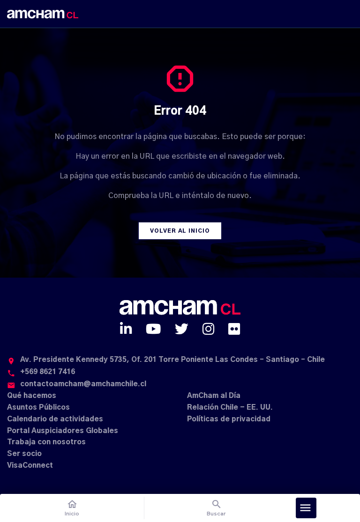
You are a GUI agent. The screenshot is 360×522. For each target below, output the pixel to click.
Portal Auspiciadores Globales (62, 430)
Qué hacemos (31, 395)
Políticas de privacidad (228, 419)
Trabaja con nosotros (46, 442)
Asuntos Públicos (38, 407)
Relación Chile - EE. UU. (230, 407)
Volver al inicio (180, 231)
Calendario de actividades (55, 419)
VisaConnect (30, 465)
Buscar (216, 508)
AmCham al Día (213, 395)
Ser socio (24, 453)
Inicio (72, 508)
